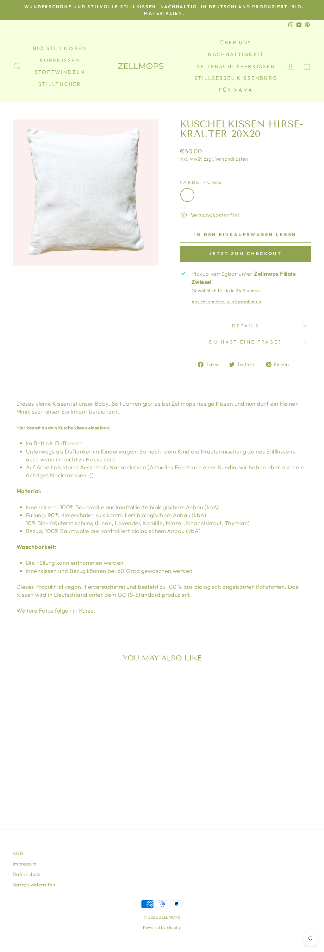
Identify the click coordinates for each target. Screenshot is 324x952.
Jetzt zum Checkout (245, 253)
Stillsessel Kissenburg (236, 78)
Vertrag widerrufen (34, 885)
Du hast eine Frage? (245, 342)
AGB (18, 853)
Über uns (236, 42)
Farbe (200, 182)
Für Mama (236, 90)
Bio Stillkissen (60, 48)
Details (245, 326)
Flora (202, 195)
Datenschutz (26, 874)
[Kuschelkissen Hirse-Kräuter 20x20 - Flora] (52, 784)
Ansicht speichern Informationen (226, 302)
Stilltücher (59, 84)
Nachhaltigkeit (236, 54)
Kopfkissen (60, 60)
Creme (187, 195)
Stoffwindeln (60, 72)
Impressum (25, 864)
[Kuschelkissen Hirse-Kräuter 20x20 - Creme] (43, 784)
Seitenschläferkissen (236, 66)
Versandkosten (231, 159)
